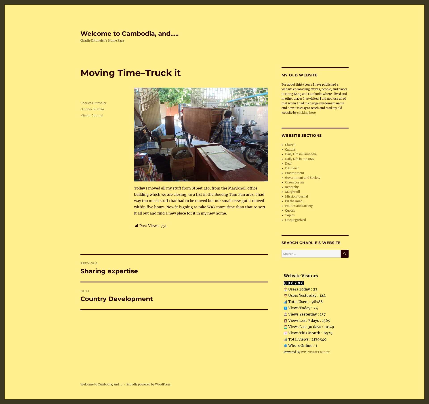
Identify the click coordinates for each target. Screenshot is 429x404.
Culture (290, 150)
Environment (294, 173)
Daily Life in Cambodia (301, 154)
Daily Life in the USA (299, 159)
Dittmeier (292, 168)
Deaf (288, 164)
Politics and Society (299, 206)
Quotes (290, 211)
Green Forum (294, 182)
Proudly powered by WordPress (148, 384)
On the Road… (295, 201)
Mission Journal (91, 115)
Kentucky (292, 187)
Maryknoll (292, 192)
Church (290, 145)
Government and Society (302, 178)
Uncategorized (295, 220)
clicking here (306, 113)
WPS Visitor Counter (315, 352)
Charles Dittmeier (93, 103)
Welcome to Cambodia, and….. (129, 33)
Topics (290, 215)
